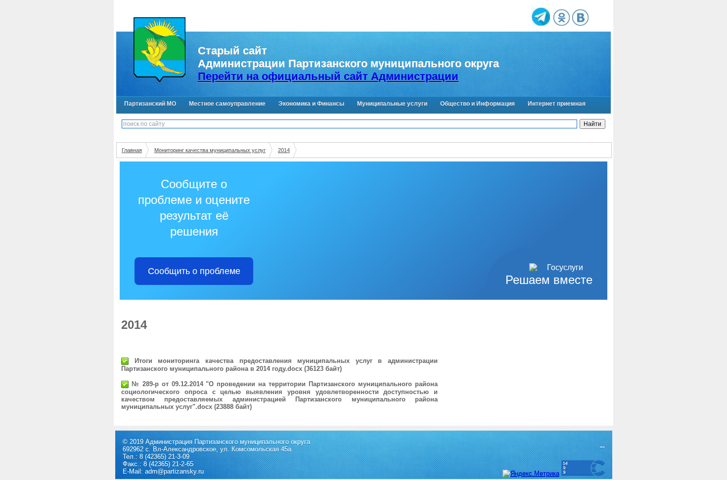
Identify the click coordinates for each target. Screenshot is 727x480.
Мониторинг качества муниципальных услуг (210, 150)
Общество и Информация (477, 103)
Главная (132, 150)
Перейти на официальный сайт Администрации (328, 76)
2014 (284, 150)
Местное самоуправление (227, 103)
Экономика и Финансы (311, 103)
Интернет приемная (557, 103)
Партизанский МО (150, 103)
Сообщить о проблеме (194, 271)
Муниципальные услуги (392, 103)
